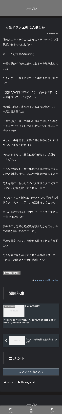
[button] (55, 409)
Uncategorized (13, 272)
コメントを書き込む (31, 371)
